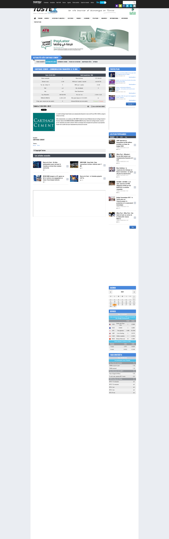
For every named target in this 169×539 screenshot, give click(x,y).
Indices (92, 2)
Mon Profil (59, 2)
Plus (133, 227)
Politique (96, 18)
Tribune (40, 18)
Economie (87, 18)
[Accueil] (45, 10)
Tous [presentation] (126, 137)
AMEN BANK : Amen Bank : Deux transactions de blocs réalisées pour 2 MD (90, 164)
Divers (38, 145)
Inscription (52, 2)
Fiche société (40, 62)
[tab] (112, 137)
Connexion (46, 2)
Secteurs (71, 18)
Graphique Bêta (86, 62)
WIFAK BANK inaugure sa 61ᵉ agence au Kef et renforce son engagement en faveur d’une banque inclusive (53, 178)
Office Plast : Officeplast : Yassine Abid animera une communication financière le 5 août (124, 157)
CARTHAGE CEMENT (39, 140)
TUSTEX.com (37, 2)
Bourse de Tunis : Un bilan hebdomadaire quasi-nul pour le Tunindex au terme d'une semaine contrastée (52, 165)
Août (122, 292)
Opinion (95, 62)
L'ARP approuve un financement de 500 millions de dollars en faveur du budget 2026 (124, 143)
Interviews (124, 18)
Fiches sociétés (76, 2)
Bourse (64, 2)
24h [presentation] (117, 137)
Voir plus (130, 104)
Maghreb (104, 18)
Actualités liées (50, 62)
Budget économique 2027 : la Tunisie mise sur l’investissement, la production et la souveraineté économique (124, 201)
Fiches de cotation (74, 62)
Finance (78, 18)
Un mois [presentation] (112, 137)
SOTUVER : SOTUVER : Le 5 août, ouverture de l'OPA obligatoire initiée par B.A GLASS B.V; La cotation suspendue (123, 185)
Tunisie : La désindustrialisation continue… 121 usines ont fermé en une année (125, 89)
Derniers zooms (62, 62)
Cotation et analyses (58, 18)
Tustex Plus (37, 22)
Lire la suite (132, 77)
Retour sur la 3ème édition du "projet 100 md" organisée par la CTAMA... (126, 73)
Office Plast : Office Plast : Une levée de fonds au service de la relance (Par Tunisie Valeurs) (124, 215)
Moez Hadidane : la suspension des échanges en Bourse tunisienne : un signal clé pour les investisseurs (124, 170)
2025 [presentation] (121, 137)
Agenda (69, 2)
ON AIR (102, 2)
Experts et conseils (85, 2)
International (114, 18)
